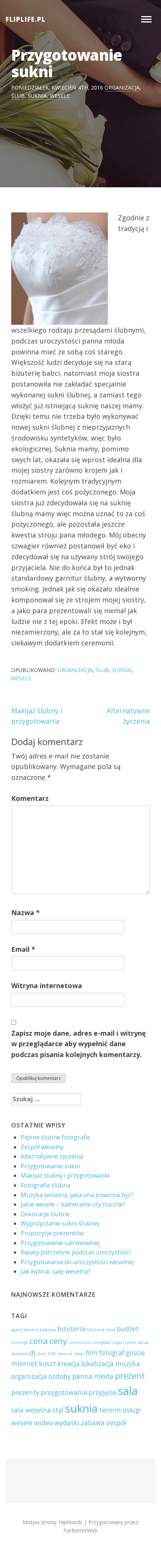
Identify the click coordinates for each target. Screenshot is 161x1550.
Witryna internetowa (46, 985)
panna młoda (92, 1376)
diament (19, 1353)
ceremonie (80, 1342)
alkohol (31, 1329)
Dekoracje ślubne (45, 1214)
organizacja (122, 87)
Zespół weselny (42, 1147)
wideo (43, 1422)
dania (142, 1342)
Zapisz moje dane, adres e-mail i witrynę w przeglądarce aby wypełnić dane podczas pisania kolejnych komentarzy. (78, 1044)
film (92, 1352)
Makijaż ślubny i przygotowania (65, 1175)
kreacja (68, 1363)
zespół (116, 1422)
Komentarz (30, 798)
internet (24, 1363)
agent (16, 1329)
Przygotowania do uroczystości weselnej (77, 1262)
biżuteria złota (101, 1329)
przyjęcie (102, 1392)
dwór (79, 1353)
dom (41, 1353)
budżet (128, 1328)
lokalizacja (97, 1363)
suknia (37, 95)
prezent (130, 1375)
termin (110, 1409)
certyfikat (101, 1342)
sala (128, 1390)
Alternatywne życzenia (52, 1156)
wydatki (66, 1422)
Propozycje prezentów (52, 1233)
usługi (131, 1409)
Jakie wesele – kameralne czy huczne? (73, 1204)
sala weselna (31, 1409)
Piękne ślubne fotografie (55, 1137)
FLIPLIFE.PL (26, 19)
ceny (58, 1341)
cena (39, 1341)
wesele (60, 95)
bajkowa (48, 1329)
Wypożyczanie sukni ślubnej (60, 1223)
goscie (135, 1352)
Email (23, 949)
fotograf (111, 1352)
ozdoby (59, 1376)
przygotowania (64, 1392)
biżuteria (71, 1328)
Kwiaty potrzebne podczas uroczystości (76, 1252)
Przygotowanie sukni (50, 1166)
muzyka (127, 1363)
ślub (18, 95)
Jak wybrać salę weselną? (56, 1271)
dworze (65, 1353)
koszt (47, 1363)
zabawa (93, 1422)
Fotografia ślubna (45, 1185)
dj (33, 1352)
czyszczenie (124, 1342)
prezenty (25, 1392)
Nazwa (25, 912)
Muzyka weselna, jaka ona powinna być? (77, 1195)
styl (58, 1409)
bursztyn (19, 1342)
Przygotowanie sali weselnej (60, 1243)
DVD (52, 1353)
